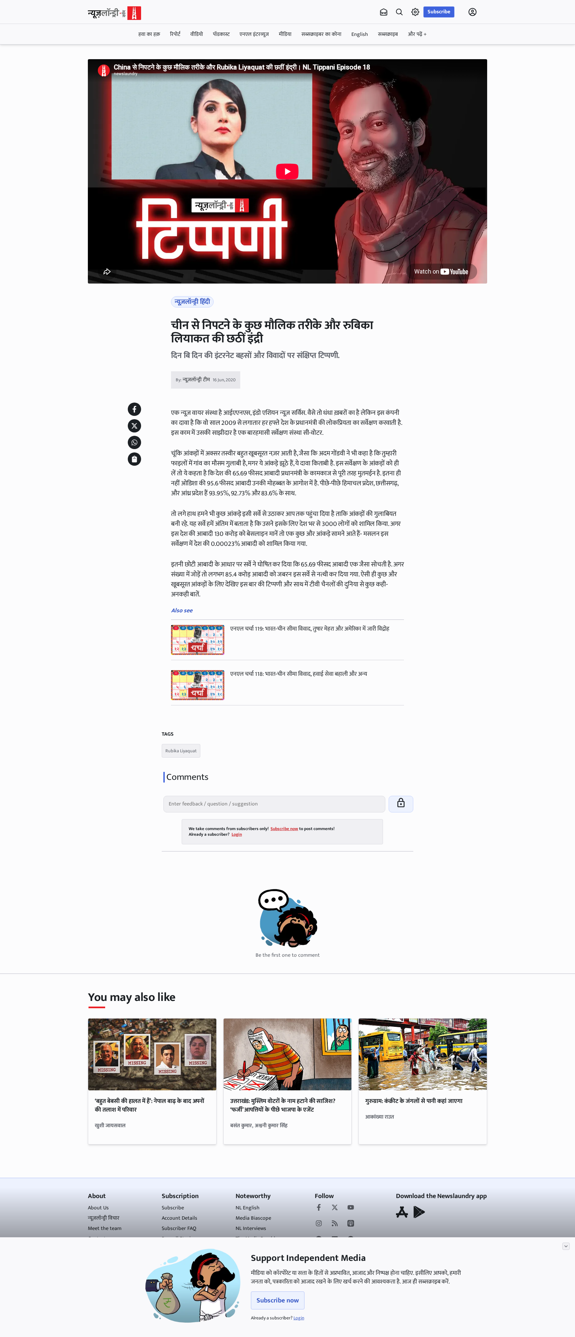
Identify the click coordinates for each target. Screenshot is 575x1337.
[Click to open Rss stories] (334, 1224)
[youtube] (350, 1208)
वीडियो (196, 34)
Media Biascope (253, 1218)
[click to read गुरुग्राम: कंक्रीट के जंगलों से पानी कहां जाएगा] (423, 1054)
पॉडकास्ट (221, 34)
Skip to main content (119, 54)
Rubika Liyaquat (181, 751)
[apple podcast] (350, 1224)
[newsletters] (383, 12)
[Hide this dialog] (566, 1246)
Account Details (179, 1218)
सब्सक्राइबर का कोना (321, 34)
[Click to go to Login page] (473, 12)
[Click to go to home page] (114, 13)
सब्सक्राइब (388, 34)
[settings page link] (415, 12)
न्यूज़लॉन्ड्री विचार (103, 1218)
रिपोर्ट (175, 34)
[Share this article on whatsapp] (134, 442)
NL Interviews (251, 1228)
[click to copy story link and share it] (134, 459)
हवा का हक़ (149, 34)
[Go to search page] (399, 12)
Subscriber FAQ (179, 1228)
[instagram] (318, 1224)
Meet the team (104, 1228)
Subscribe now (278, 1300)
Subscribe (439, 11)
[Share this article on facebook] (134, 409)
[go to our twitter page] (334, 1208)
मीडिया (285, 34)
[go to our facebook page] (318, 1208)
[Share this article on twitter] (134, 426)
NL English (248, 1207)
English (359, 34)
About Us (98, 1207)
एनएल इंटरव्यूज (254, 34)
